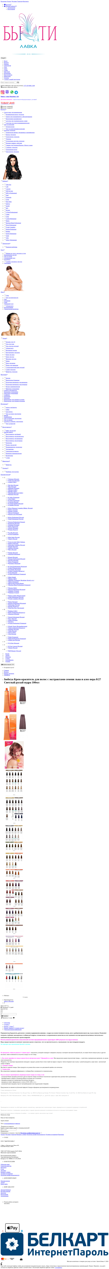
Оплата (9, 1)
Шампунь (8, 464)
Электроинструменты (12, 451)
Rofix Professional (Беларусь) (17, 612)
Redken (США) (13, 611)
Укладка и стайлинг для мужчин (13, 421)
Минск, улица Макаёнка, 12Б (10, 96)
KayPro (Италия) (13, 560)
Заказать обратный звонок (9, 87)
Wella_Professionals (11, 240)
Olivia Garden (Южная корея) (17, 595)
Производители (5, 474)
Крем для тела (10, 357)
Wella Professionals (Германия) (17, 638)
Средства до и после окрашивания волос (18, 123)
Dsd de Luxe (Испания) (15, 514)
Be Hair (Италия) (13, 485)
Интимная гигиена (11, 350)
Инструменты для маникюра (14, 438)
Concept (8, 189)
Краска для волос (11, 134)
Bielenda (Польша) (14, 488)
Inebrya (8, 204)
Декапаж (8, 139)
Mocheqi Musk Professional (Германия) (19, 585)
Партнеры (61, 1134)
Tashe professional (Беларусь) (17, 628)
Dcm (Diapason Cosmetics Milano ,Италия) (21, 508)
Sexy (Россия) (13, 618)
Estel (7, 195)
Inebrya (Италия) (13, 543)
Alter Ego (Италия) (14, 480)
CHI (7, 186)
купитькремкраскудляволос (12, 1123)
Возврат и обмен (21, 1134)
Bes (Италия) (12, 486)
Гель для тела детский (12, 346)
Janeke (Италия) (13, 552)
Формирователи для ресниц (14, 447)
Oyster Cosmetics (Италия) (16, 598)
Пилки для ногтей (11, 445)
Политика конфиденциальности (36, 1134)
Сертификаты (9, 660)
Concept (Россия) (13, 502)
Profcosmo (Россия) (14, 605)
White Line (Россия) (14, 640)
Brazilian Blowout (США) (16, 493)
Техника (6, 78)
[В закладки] (14, 1018)
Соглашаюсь (58, 1267)
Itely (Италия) (13, 549)
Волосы (6, 62)
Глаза (5, 302)
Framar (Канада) (13, 529)
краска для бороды (11, 407)
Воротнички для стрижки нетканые (14, 401)
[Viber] (7, 93)
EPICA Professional (11, 193)
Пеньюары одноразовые (11, 392)
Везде (5, 61)
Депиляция (7, 263)
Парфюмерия (8, 417)
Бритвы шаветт (8, 432)
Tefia (7, 238)
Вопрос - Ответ (9, 1026)
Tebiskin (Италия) (14, 629)
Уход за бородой (10, 423)
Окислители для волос (12, 151)
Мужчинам (7, 73)
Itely (7, 208)
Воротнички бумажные (12, 380)
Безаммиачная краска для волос (15, 114)
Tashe (7, 235)
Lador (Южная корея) (15, 568)
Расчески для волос (9, 130)
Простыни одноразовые (11, 393)
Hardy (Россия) (13, 539)
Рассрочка (4, 1)
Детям (6, 70)
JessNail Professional (14, 554)
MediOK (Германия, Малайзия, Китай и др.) (21, 580)
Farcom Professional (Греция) (17, 522)
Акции (7, 655)
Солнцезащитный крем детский (15, 367)
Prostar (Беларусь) (14, 606)
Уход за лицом (8, 420)
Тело (5, 67)
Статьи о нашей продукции (12, 79)
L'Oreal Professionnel (12, 212)
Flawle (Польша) (13, 528)
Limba (7, 214)
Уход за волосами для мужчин (12, 418)
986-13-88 (29, 85)
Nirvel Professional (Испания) (17, 589)
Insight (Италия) (13, 546)
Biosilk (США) (13, 491)
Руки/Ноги (7, 259)
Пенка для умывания (12, 365)
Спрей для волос (11, 369)
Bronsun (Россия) (13, 494)
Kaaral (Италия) (13, 557)
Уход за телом (8, 256)
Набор (8, 361)
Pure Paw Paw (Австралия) (16, 608)
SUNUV (11, 621)
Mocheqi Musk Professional (13, 223)
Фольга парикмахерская (13, 386)
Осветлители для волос (12, 137)
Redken (8, 231)
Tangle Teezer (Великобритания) (18, 626)
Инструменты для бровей (13, 434)
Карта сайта (4, 1184)
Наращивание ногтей (10, 255)
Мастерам (7, 71)
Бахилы (8, 378)
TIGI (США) (12, 632)
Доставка (14, 1)
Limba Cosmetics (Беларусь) (16, 571)
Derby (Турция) (13, 509)
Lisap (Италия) (13, 572)
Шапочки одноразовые (12, 388)
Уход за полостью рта (12, 297)
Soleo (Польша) (13, 620)
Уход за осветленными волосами (15, 129)
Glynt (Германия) (13, 534)
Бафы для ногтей (11, 430)
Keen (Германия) (13, 562)
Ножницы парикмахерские (14, 453)
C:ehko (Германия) (14, 497)
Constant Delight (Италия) (16, 503)
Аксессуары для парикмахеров (13, 112)
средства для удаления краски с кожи (16, 121)
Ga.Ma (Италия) (13, 532)
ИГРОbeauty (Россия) (15, 651)
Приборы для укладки (12, 471)
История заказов (5, 1191)
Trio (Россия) (12, 634)
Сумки (8, 457)
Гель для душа (10, 344)
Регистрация (11, 9)
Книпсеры (9, 443)
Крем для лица (10, 354)
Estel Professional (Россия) (16, 519)
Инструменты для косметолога (15, 436)
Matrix (7, 221)
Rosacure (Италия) (14, 614)
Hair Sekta (9, 201)
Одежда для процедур (10, 390)
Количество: (4, 1009)
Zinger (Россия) (13, 648)
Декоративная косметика (11, 309)
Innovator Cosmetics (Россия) (17, 545)
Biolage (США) (13, 490)
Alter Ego (8, 184)
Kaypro (8, 210)
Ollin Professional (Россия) (16, 597)
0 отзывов (25, 997)
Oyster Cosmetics (10, 227)
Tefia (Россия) (13, 631)
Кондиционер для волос (13, 352)
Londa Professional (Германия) (17, 574)
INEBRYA (7, 675)
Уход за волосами (9, 124)
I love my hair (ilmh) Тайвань (17, 542)
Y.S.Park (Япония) (14, 643)
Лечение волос (10, 126)
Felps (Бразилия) (13, 526)
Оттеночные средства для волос (15, 141)
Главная (6, 670)
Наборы (6, 64)
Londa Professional (11, 218)
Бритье (6, 415)
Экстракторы (10, 449)
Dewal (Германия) (14, 513)
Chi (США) (12, 499)
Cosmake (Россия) (14, 505)
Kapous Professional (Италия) (17, 559)
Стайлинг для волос (12, 147)
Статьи (7, 658)
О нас (2, 1169)
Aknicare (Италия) (14, 479)
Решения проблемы (11, 247)
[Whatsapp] (12, 93)
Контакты (26, 1)
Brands (7, 654)
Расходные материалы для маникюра (16, 382)
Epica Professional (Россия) (16, 517)
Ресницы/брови (8, 307)
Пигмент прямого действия (14, 143)
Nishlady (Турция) (14, 591)
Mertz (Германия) (14, 582)
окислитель (9, 411)
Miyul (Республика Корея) (16, 583)
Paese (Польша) (13, 602)
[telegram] (16, 93)
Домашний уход (8, 304)
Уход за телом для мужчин (13, 414)
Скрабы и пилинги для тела (14, 261)
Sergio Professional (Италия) (17, 617)
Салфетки (7, 395)
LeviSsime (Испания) (15, 569)
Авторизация (11, 7)
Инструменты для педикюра (14, 440)
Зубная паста (9, 306)
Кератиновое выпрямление (14, 119)
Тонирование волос (11, 149)
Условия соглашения (52, 1134)
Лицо (5, 68)
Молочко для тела (11, 359)
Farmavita (8, 197)
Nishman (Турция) (14, 592)
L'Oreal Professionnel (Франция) (18, 566)
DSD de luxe (9, 191)
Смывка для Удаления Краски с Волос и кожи (19, 145)
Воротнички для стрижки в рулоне (14, 399)
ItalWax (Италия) (13, 548)
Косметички (9, 455)
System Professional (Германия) (17, 623)
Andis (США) (12, 482)
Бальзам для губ (10, 342)
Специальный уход (9, 258)
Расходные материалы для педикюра (16, 384)
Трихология (7, 65)
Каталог (6, 108)
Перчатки (7, 398)
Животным (7, 76)
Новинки (8, 657)
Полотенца (7, 396)
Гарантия (20, 1)
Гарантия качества (6, 1166)
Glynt (7, 199)
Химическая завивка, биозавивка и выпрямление (20, 132)
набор (7, 409)
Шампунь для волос (11, 371)
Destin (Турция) (13, 511)
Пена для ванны (10, 363)
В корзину (5, 1016)
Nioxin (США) (13, 588)
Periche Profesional (11, 229)
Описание (7, 1022)
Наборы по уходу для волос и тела (16, 253)
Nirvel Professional (11, 225)
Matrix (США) (13, 579)
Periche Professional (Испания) (17, 603)
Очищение (7, 300)
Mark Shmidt (12, 577)
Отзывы (7, 661)
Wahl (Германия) (13, 637)
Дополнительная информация (12, 1029)
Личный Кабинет (6, 1190)
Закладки (3, 1193)
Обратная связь (5, 1164)
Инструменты (8, 75)
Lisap (7, 216)
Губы (7, 295)
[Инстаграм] (2, 93)
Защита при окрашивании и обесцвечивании (19, 116)
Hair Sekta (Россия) (14, 537)
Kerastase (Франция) (14, 563)
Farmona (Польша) (14, 525)
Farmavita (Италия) (14, 523)
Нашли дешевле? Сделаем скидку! (14, 1028)
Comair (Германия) (14, 500)
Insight (8, 206)
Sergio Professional (11, 233)
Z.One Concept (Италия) (15, 646)
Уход (5, 299)
